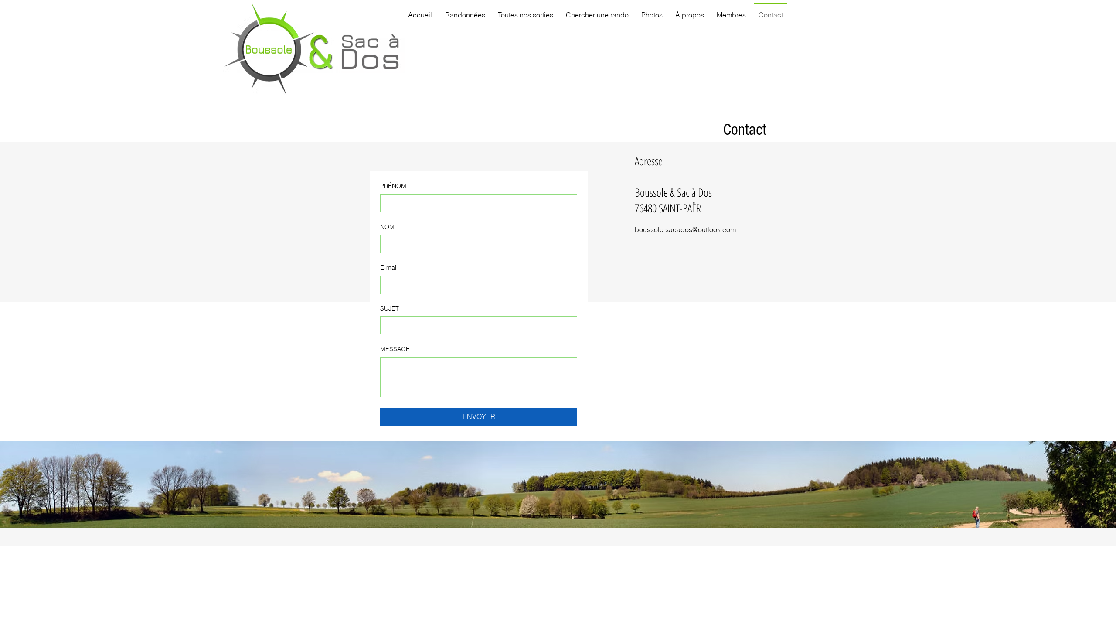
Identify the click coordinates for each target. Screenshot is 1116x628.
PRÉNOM (393, 186)
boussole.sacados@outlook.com (685, 229)
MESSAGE (395, 349)
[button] (465, 11)
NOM (387, 227)
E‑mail (389, 267)
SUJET (389, 308)
